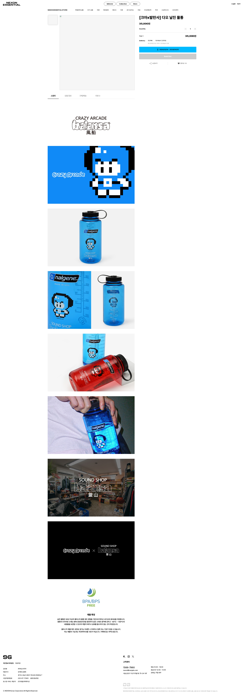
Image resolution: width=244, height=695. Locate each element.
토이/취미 (175, 10)
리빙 (139, 10)
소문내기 (155, 63)
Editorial (110, 4)
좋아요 (183, 63)
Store (135, 4)
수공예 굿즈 (165, 10)
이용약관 (17, 663)
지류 (121, 10)
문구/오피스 (130, 10)
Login (234, 3)
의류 (98, 10)
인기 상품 (90, 10)
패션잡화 (106, 10)
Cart (239, 3)
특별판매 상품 (79, 10)
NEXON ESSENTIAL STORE (57, 10)
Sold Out (167, 56)
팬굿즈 (114, 10)
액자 (156, 10)
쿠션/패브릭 (147, 10)
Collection (123, 4)
